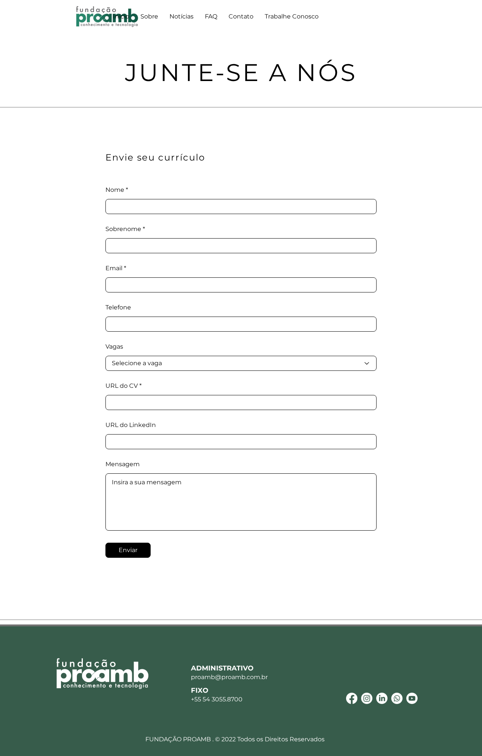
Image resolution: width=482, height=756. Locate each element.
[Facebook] (351, 698)
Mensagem (122, 464)
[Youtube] (412, 698)
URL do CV (121, 386)
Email (113, 268)
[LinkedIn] (381, 698)
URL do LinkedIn (130, 425)
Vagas (114, 347)
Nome (114, 190)
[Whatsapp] (397, 698)
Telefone (118, 308)
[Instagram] (366, 698)
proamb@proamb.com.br (229, 677)
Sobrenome (123, 229)
